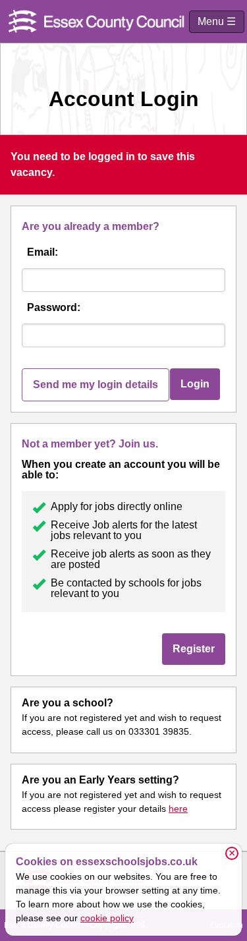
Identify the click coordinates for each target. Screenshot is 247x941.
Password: (53, 307)
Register (194, 648)
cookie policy (107, 918)
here (178, 808)
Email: (42, 252)
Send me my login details (95, 384)
